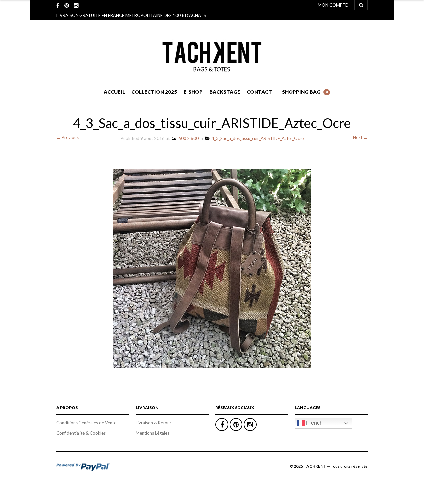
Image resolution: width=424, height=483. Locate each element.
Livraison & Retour (153, 422)
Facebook (221, 424)
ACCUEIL (114, 92)
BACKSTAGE (224, 92)
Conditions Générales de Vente (86, 422)
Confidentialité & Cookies (81, 433)
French (314, 423)
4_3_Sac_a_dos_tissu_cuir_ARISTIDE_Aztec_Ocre (257, 138)
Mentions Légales (152, 433)
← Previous (67, 137)
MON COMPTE (333, 5)
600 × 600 (187, 138)
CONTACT (259, 92)
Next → (360, 137)
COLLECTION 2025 (154, 92)
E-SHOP (193, 92)
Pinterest (236, 424)
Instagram (250, 424)
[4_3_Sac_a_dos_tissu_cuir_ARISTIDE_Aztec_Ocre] (212, 268)
